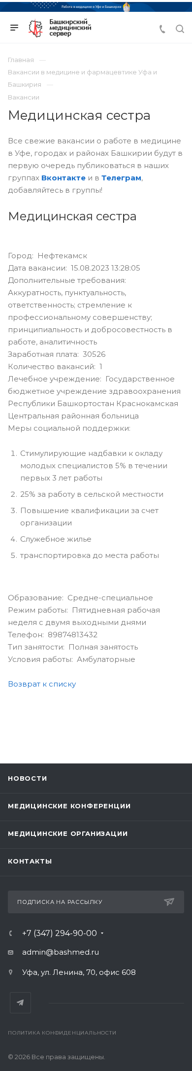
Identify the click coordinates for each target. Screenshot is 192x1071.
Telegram (20, 1002)
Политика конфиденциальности (62, 1033)
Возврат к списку (42, 684)
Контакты (30, 861)
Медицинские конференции (69, 806)
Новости (27, 778)
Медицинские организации (68, 833)
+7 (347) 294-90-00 (59, 933)
